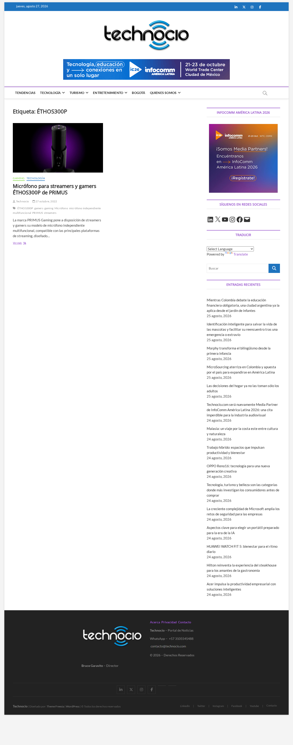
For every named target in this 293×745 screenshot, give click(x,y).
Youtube (254, 705)
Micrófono (61, 208)
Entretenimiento (108, 93)
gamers (38, 208)
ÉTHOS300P (25, 208)
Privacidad (169, 622)
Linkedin (185, 705)
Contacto (184, 622)
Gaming (18, 178)
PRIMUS (37, 212)
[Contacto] (172, 685)
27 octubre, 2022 (46, 201)
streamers (50, 212)
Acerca (155, 622)
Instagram (218, 705)
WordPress (72, 706)
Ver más (24, 243)
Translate (240, 254)
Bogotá (138, 93)
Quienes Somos (163, 93)
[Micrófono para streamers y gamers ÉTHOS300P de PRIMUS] (58, 148)
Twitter (201, 705)
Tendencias (25, 93)
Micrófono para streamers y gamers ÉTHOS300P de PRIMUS (54, 189)
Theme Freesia (55, 706)
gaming (48, 208)
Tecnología (50, 93)
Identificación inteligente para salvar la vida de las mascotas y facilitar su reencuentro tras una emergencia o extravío (242, 329)
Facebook (236, 705)
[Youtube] (162, 685)
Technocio (22, 201)
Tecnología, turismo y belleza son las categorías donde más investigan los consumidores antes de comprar (243, 490)
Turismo (77, 93)
